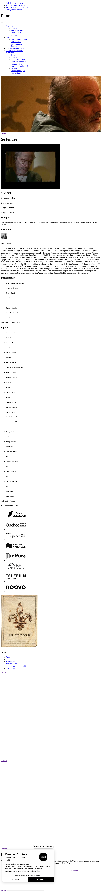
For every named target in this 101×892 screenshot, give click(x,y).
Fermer (4, 672)
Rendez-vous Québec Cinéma (17, 7)
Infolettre (9, 659)
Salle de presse (11, 661)
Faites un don (11, 668)
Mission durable (12, 664)
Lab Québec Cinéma (14, 10)
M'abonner (75, 870)
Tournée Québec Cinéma (15, 5)
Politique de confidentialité (16, 666)
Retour (3, 133)
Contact (9, 657)
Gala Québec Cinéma (14, 3)
